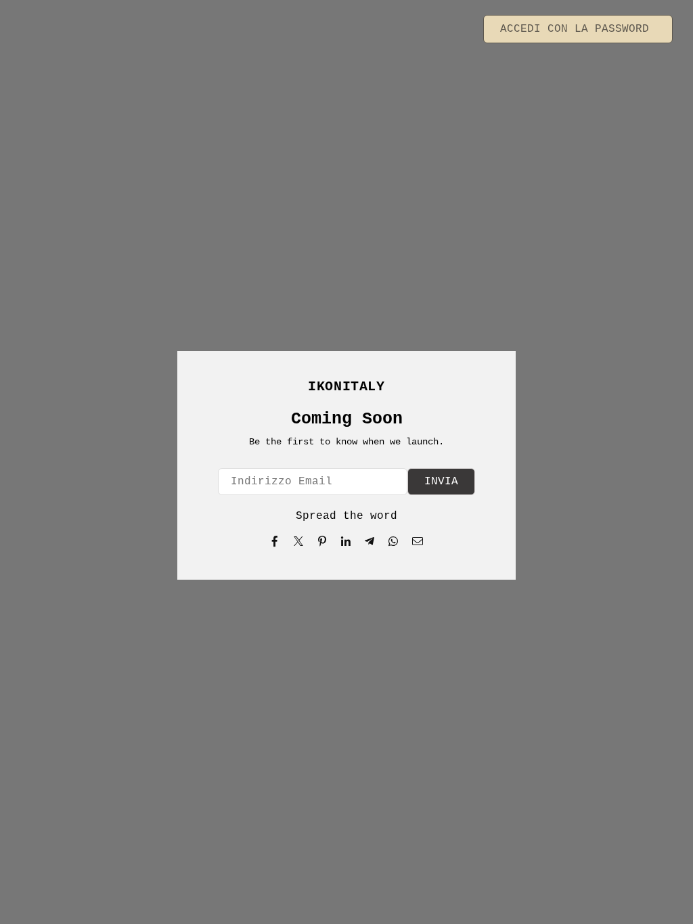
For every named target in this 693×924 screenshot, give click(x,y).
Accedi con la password (578, 29)
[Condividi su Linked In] (346, 541)
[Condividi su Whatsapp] (393, 541)
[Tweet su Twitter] (299, 541)
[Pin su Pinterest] (322, 541)
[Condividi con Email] (418, 541)
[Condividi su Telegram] (370, 541)
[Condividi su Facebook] (275, 541)
